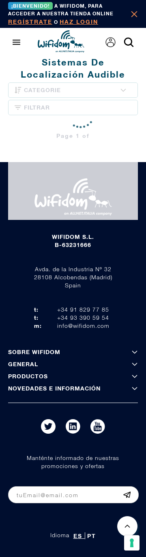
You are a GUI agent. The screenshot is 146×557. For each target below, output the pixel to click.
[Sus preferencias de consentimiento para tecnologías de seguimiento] (132, 543)
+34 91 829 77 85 (83, 309)
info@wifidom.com (83, 325)
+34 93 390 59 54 (83, 317)
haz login (79, 21)
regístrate (30, 21)
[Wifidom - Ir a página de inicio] (61, 50)
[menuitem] (110, 42)
